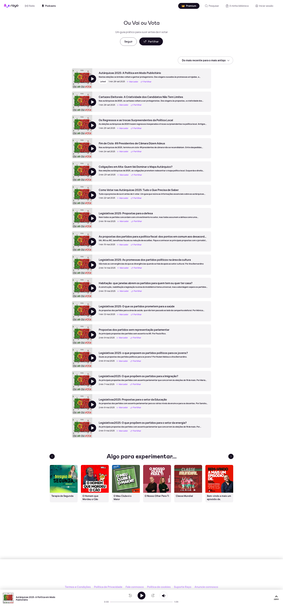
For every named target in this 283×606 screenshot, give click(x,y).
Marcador (133, 81)
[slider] (111, 602)
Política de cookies (159, 587)
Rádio (32, 5)
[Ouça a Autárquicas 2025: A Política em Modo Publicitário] (141, 595)
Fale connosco (135, 587)
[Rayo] (141, 574)
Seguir (128, 41)
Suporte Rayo (182, 587)
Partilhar (153, 41)
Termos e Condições (78, 587)
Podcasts (50, 5)
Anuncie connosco (206, 587)
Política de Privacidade (108, 587)
